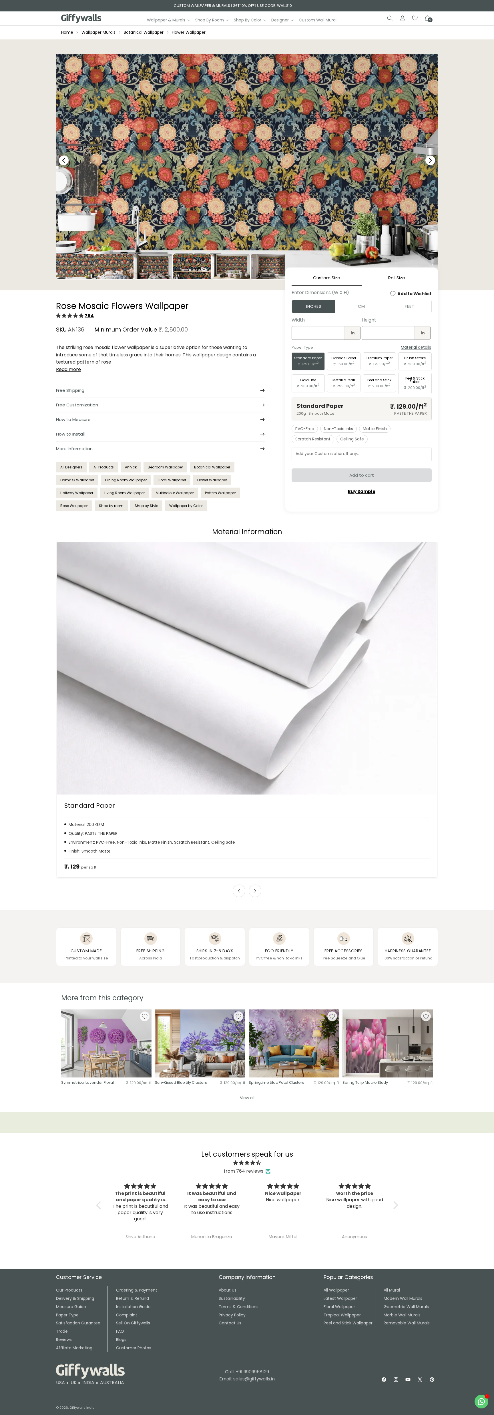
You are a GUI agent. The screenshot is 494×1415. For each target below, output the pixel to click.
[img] (247, 1163)
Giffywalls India (82, 1407)
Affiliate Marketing (74, 1348)
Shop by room (111, 505)
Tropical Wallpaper (342, 1315)
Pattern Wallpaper (220, 492)
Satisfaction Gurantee (78, 1323)
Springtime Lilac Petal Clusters (276, 1082)
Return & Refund (132, 1298)
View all (247, 1098)
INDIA (88, 1382)
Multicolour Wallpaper (175, 492)
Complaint (126, 1315)
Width (298, 320)
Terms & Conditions (238, 1307)
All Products (103, 467)
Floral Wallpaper (172, 480)
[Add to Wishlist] (145, 1016)
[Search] (390, 18)
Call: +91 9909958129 (247, 1371)
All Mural (392, 1290)
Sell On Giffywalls (133, 1323)
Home (67, 32)
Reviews (64, 1339)
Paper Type (67, 1315)
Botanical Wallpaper (144, 32)
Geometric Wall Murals (406, 1307)
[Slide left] (239, 891)
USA (60, 1382)
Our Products (69, 1290)
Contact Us (230, 1323)
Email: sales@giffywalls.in (247, 1379)
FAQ (120, 1331)
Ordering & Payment (136, 1290)
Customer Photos (133, 1348)
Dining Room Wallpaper (126, 480)
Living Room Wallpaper (124, 492)
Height (369, 320)
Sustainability (232, 1298)
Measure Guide (71, 1307)
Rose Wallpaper (74, 505)
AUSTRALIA (112, 1382)
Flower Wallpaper (189, 32)
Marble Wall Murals (402, 1315)
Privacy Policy (232, 1315)
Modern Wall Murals (403, 1298)
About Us (227, 1290)
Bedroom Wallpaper (165, 467)
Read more (68, 369)
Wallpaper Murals (98, 32)
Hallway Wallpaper (76, 492)
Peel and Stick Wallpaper (348, 1323)
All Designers (71, 467)
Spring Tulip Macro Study (365, 1082)
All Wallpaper (336, 1290)
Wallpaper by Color (186, 505)
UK (74, 1382)
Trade (62, 1331)
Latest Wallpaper (340, 1298)
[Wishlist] (415, 18)
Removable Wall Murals (407, 1323)
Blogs (121, 1339)
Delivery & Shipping (75, 1298)
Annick (131, 467)
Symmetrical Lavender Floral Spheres (87, 1082)
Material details (416, 347)
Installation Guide (133, 1307)
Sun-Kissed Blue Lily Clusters (181, 1082)
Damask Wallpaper (77, 480)
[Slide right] (255, 891)
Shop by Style (146, 505)
